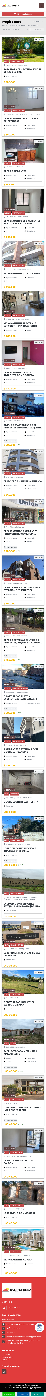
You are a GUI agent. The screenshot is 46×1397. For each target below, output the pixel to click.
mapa (38, 29)
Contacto (6, 1359)
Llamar (38, 1394)
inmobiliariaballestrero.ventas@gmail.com (23, 1336)
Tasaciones (7, 1354)
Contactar (24, 1394)
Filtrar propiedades (24, 14)
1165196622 (10, 1332)
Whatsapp (10, 1394)
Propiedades (7, 1357)
